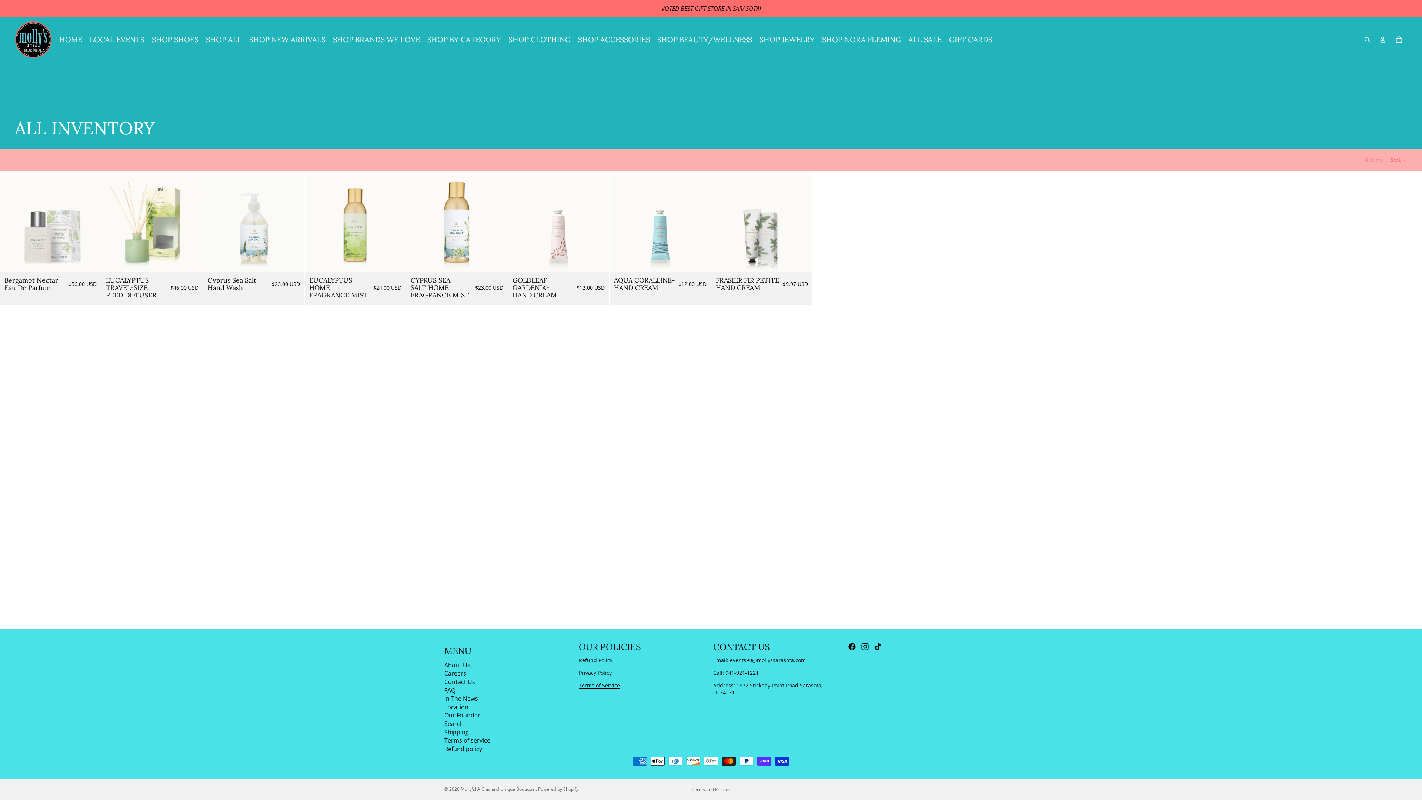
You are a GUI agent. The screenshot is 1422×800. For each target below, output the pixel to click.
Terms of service (467, 740)
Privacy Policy (595, 672)
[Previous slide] (11, 222)
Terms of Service (599, 685)
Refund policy (463, 748)
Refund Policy (595, 660)
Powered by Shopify (558, 789)
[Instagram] (865, 646)
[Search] (1367, 39)
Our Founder (462, 715)
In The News (461, 698)
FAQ (449, 690)
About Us (457, 665)
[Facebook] (852, 646)
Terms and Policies (711, 789)
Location (456, 707)
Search (454, 724)
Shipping (456, 732)
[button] (1399, 160)
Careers (455, 673)
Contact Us (459, 682)
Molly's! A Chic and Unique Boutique (498, 789)
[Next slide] (90, 222)
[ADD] (90, 261)
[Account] (1383, 39)
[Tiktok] (878, 646)
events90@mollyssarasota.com (768, 660)
